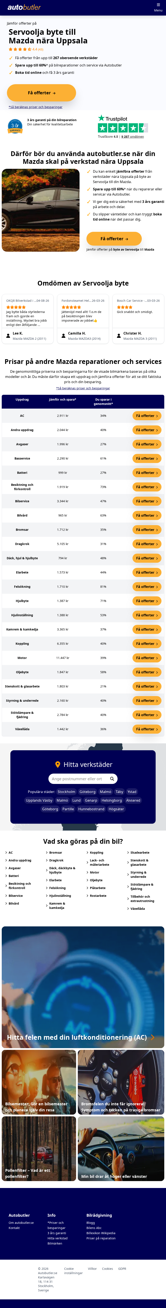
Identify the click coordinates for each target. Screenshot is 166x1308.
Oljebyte (96, 880)
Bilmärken (55, 1243)
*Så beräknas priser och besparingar (35, 107)
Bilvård (14, 903)
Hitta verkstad (58, 1238)
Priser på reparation (101, 1238)
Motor (94, 872)
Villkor (92, 1269)
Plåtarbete (97, 888)
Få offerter (145, 415)
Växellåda (138, 909)
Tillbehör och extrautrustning (142, 898)
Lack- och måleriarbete (99, 862)
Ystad (132, 791)
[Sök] (112, 779)
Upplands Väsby (39, 800)
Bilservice (16, 896)
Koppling (96, 852)
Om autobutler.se (21, 1223)
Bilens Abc (94, 1228)
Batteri (14, 876)
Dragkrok (56, 860)
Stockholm (66, 791)
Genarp (91, 800)
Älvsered (133, 800)
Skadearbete (140, 852)
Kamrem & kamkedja (57, 905)
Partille (68, 809)
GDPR (122, 1269)
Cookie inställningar (73, 1271)
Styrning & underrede (139, 874)
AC (11, 852)
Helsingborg (112, 800)
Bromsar (55, 852)
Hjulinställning (60, 896)
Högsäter (116, 809)
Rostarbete (98, 896)
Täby (119, 791)
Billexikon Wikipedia (100, 1233)
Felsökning (57, 888)
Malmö (105, 791)
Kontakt (14, 1228)
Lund (76, 800)
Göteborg (88, 791)
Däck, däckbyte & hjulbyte (62, 870)
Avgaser (15, 868)
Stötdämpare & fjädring (142, 886)
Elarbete (55, 880)
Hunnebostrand (91, 809)
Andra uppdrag (20, 860)
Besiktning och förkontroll (20, 885)
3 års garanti (57, 1233)
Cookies (107, 1269)
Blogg (90, 1223)
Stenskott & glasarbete (139, 862)
